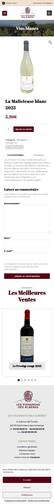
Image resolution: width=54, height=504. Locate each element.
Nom (7, 238)
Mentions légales (27, 450)
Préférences (27, 495)
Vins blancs (21, 140)
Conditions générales (27, 446)
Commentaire (12, 203)
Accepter (27, 480)
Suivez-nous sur (27, 457)
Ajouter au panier (23, 129)
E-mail (8, 251)
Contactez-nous (27, 453)
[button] (19, 380)
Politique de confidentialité (15, 500)
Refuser (27, 487)
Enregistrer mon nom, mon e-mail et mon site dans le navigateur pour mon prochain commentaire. (25, 267)
